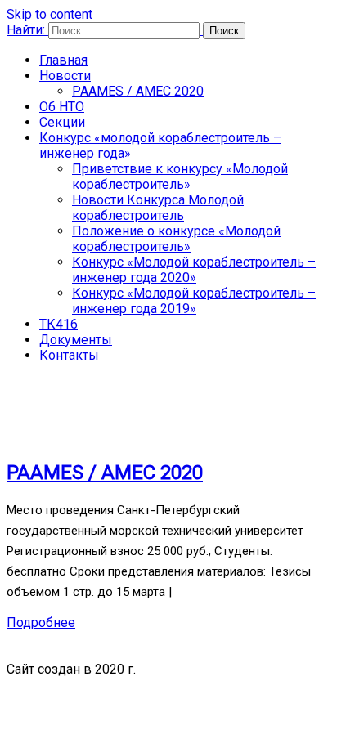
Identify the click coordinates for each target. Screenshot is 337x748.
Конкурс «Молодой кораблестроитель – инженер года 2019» (194, 300)
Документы (75, 339)
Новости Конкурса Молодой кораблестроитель (158, 207)
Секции (62, 122)
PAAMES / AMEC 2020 (138, 91)
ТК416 (58, 324)
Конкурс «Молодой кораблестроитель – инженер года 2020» (194, 269)
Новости (65, 75)
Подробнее (41, 622)
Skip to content (49, 14)
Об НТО (61, 106)
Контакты (69, 355)
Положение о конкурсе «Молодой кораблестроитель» (176, 238)
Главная (63, 60)
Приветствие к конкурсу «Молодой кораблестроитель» (180, 176)
